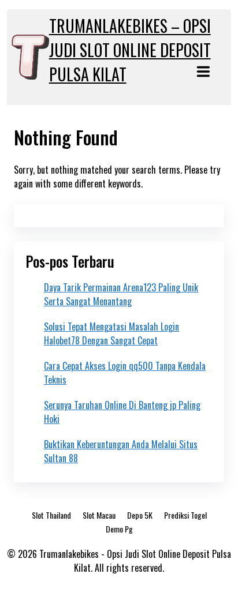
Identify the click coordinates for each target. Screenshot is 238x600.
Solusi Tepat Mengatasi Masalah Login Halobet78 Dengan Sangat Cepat (111, 333)
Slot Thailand (51, 515)
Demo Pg (119, 529)
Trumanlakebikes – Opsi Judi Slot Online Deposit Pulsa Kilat (130, 50)
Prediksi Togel (185, 515)
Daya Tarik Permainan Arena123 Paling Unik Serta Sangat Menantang (121, 294)
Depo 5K (140, 515)
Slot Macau (99, 515)
